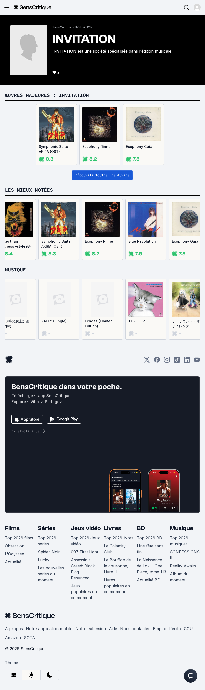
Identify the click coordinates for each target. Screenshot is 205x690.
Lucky (44, 559)
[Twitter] (147, 361)
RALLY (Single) (54, 321)
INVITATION (84, 27)
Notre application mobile (49, 628)
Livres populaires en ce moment (117, 585)
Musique (181, 528)
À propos (14, 628)
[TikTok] (177, 361)
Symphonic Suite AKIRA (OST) (53, 149)
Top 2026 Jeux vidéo (85, 540)
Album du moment (179, 576)
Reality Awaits (183, 565)
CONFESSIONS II (185, 554)
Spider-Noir (49, 551)
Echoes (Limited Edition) (99, 323)
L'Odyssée (14, 553)
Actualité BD (148, 579)
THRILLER (136, 321)
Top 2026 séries (47, 540)
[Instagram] (167, 361)
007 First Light (84, 551)
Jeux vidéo (86, 528)
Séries (47, 528)
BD (141, 528)
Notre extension (91, 628)
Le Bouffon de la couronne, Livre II (117, 565)
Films (12, 528)
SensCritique (62, 27)
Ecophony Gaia (139, 146)
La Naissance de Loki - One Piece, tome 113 (151, 565)
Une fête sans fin (150, 548)
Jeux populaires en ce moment (84, 591)
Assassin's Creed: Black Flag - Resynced (83, 568)
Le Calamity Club (115, 548)
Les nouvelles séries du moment (51, 573)
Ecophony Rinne (96, 146)
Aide (113, 628)
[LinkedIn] (187, 361)
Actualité (13, 561)
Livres (112, 528)
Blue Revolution (142, 241)
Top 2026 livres (119, 537)
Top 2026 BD (149, 537)
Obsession (14, 545)
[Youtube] (197, 361)
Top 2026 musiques (179, 540)
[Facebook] (157, 361)
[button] (197, 7)
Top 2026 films (19, 537)
